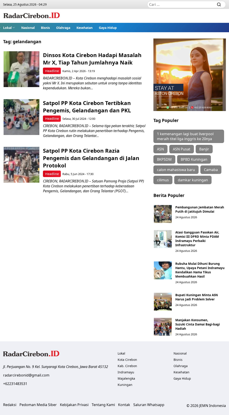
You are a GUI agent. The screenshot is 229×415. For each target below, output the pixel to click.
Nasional (28, 28)
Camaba (211, 169)
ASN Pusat (181, 149)
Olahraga (63, 28)
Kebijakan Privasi (74, 404)
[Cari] (219, 4)
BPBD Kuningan (194, 159)
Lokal (7, 28)
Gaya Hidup (108, 28)
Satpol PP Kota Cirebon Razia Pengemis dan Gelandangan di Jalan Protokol (91, 158)
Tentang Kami (103, 404)
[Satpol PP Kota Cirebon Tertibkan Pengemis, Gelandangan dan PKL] (21, 117)
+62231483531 (15, 383)
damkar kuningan (193, 180)
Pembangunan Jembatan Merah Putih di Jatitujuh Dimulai (199, 209)
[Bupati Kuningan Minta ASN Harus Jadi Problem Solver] (163, 302)
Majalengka (126, 378)
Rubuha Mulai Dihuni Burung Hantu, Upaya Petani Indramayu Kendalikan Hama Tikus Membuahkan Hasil (200, 269)
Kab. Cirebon (127, 366)
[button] (9, 27)
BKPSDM (164, 159)
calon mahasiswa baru (176, 169)
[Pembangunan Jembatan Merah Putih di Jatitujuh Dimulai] (163, 214)
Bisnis (45, 28)
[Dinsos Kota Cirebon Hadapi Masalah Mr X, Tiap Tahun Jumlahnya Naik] (21, 69)
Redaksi (9, 404)
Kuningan (125, 385)
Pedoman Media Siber (38, 404)
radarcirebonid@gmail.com (26, 375)
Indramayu (126, 372)
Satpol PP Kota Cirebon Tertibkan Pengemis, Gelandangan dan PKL (87, 106)
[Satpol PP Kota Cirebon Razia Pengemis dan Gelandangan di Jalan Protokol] (21, 165)
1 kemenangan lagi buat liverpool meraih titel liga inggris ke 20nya (185, 136)
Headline (52, 71)
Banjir (204, 149)
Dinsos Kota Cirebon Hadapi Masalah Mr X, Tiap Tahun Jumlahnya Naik (92, 58)
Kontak (124, 404)
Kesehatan (84, 28)
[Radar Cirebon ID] (32, 16)
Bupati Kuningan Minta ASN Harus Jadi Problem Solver (196, 297)
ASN (160, 149)
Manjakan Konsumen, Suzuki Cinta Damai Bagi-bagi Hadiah (197, 324)
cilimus (163, 180)
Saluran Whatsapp (148, 404)
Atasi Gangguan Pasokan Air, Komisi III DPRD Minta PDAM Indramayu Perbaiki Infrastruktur (197, 238)
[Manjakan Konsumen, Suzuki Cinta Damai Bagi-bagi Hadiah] (163, 327)
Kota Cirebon (127, 359)
